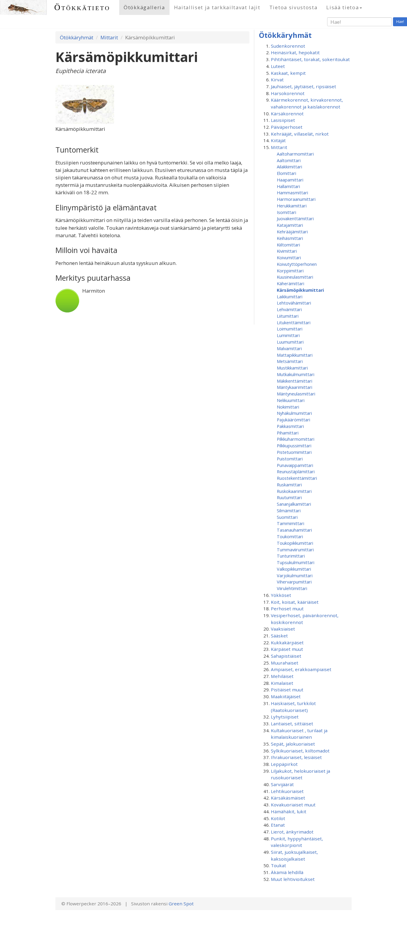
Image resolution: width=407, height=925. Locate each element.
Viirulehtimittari (292, 588)
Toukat (278, 865)
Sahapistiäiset (286, 656)
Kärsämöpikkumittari (300, 290)
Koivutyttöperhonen (297, 264)
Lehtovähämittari (294, 303)
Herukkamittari (292, 206)
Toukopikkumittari (295, 543)
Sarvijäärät (282, 784)
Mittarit (109, 37)
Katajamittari (290, 225)
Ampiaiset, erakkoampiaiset (301, 669)
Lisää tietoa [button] (342, 7)
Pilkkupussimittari (294, 445)
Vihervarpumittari (294, 582)
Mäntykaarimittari (294, 387)
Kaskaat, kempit (288, 73)
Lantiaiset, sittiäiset (292, 724)
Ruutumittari (289, 497)
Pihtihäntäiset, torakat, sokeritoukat (310, 59)
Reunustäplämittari (296, 471)
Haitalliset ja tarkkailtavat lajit (217, 7)
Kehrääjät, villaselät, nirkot (300, 134)
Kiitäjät (278, 140)
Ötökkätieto (82, 7)
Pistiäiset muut (287, 690)
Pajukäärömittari (293, 420)
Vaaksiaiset (283, 629)
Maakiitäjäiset (286, 696)
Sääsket (279, 636)
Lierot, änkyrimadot (292, 832)
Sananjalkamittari (294, 504)
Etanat (278, 825)
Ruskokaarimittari (294, 491)
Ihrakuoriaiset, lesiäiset (296, 757)
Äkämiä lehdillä (287, 872)
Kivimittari (287, 251)
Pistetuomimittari (294, 452)
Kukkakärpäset (287, 642)
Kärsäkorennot (287, 114)
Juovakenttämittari (295, 218)
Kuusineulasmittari (295, 277)
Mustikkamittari (292, 368)
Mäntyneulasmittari (296, 394)
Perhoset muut (287, 609)
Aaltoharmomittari (295, 154)
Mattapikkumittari (295, 355)
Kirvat (277, 80)
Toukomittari (290, 536)
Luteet (278, 66)
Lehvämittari (289, 309)
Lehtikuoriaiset (287, 791)
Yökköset (281, 595)
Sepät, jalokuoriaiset (293, 744)
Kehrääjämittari (292, 232)
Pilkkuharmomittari (295, 439)
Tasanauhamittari (294, 530)
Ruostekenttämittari (297, 478)
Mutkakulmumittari (295, 374)
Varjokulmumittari (295, 575)
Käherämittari (290, 283)
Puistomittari (290, 459)
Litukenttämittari (293, 322)
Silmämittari (289, 510)
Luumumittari (290, 342)
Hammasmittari (292, 192)
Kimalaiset (282, 683)
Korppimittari (290, 271)
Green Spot (181, 904)
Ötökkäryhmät (76, 37)
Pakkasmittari (290, 426)
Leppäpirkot (284, 764)
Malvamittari (289, 348)
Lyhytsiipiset (285, 717)
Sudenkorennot (288, 46)
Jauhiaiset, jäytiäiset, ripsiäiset (303, 86)
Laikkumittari (289, 296)
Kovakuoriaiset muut (293, 805)
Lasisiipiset (283, 120)
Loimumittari (289, 329)
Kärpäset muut (287, 649)
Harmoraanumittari (296, 199)
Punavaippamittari (295, 465)
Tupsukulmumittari (295, 562)
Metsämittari (290, 361)
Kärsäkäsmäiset (288, 798)
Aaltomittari (289, 160)
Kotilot (278, 818)
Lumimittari (288, 335)
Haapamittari (290, 180)
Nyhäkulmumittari (294, 413)
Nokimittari (288, 407)
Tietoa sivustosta (293, 7)
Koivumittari (289, 257)
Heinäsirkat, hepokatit (295, 52)
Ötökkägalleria (144, 7)
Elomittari (286, 173)
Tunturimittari (291, 556)
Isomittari (286, 212)
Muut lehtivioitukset (293, 879)
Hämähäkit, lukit (288, 811)
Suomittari (287, 517)
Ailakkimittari (289, 167)
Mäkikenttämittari (294, 381)
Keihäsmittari (290, 238)
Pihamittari (288, 433)
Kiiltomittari (288, 245)
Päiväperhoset (286, 127)
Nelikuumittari (291, 400)
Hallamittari (288, 186)
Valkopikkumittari (294, 569)
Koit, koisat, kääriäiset (295, 602)
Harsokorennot (288, 93)
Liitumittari (288, 316)
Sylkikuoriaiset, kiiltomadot (300, 751)
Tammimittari (290, 523)
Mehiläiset (282, 676)
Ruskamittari (289, 485)
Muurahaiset (284, 663)
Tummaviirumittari (295, 549)
